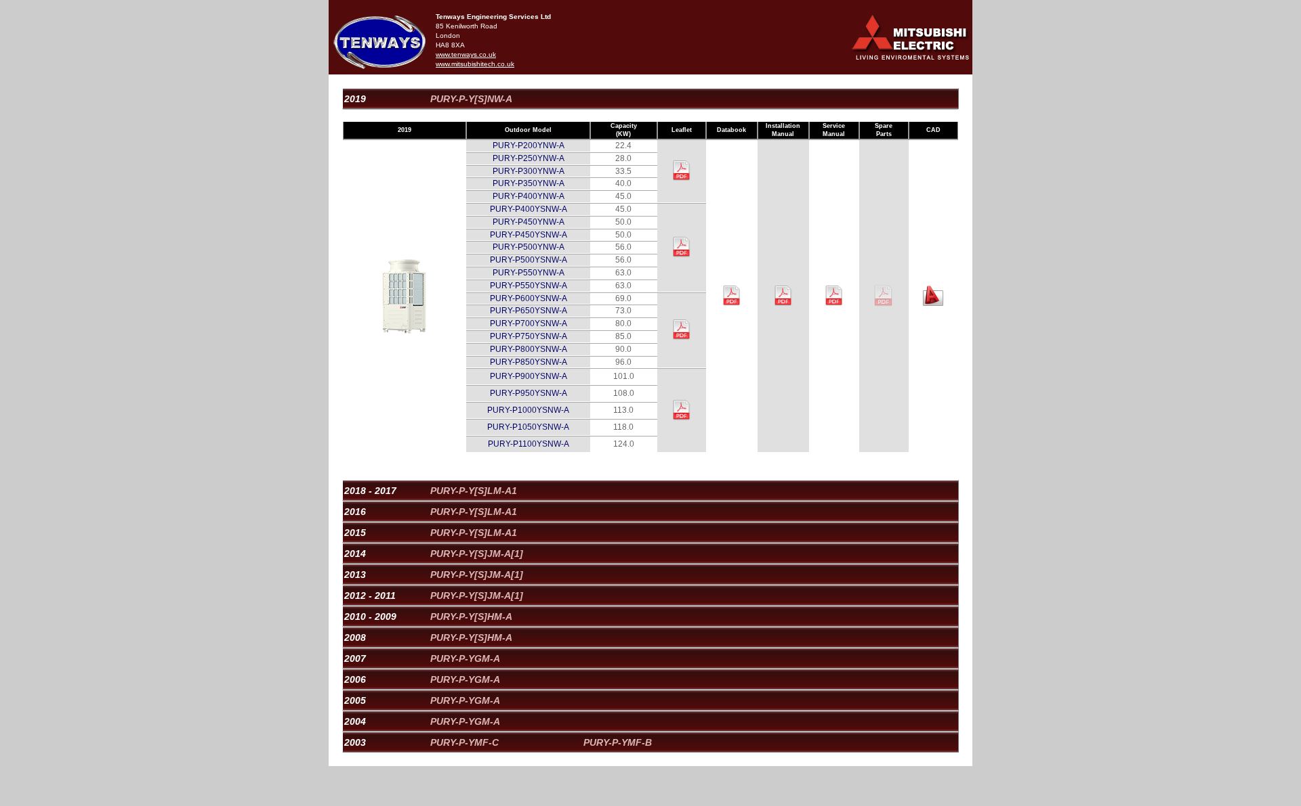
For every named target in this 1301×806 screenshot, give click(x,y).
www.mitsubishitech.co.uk (475, 64)
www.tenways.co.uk (466, 54)
